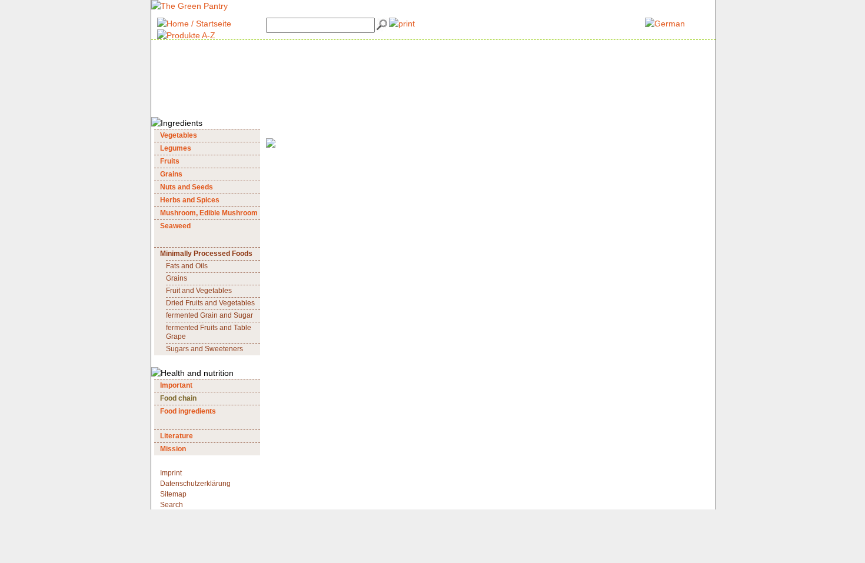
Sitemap (173, 494)
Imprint (171, 473)
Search (171, 505)
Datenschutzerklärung (195, 483)
